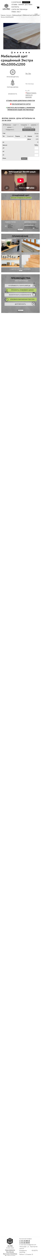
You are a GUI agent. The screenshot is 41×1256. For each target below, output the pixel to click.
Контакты (28, 4)
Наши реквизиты (10, 1250)
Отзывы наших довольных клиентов (20, 96)
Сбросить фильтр (28, 126)
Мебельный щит (17, 15)
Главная (3, 15)
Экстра (36, 130)
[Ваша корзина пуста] (38, 5)
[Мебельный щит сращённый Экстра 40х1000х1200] (20, 34)
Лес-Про (28, 69)
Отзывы (31, 2)
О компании (15, 2)
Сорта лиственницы (18, 7)
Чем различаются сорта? (21, 100)
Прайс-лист (30, 7)
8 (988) (24, 1240)
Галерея (13, 4)
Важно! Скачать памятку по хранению (30, 91)
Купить (35, 161)
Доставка (20, 4)
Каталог (24, 2)
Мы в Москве (10, 1252)
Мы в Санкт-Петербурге (10, 1253)
